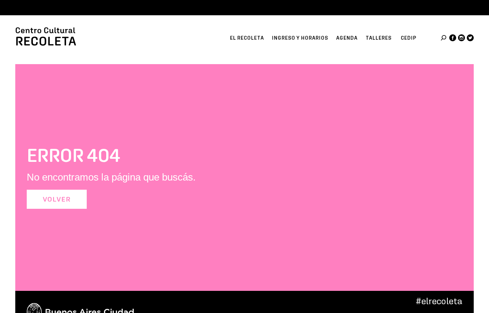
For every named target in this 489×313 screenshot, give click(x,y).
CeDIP (408, 38)
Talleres (379, 38)
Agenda (347, 38)
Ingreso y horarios (300, 38)
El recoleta (247, 38)
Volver (57, 199)
